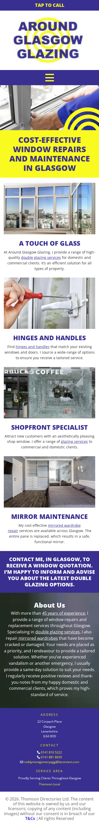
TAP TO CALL (49, 5)
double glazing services (41, 257)
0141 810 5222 (51, 752)
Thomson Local (49, 784)
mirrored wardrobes (38, 638)
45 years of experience (63, 613)
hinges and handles (33, 346)
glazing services (74, 441)
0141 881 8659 (51, 757)
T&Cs (30, 818)
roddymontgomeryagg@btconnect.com (51, 762)
